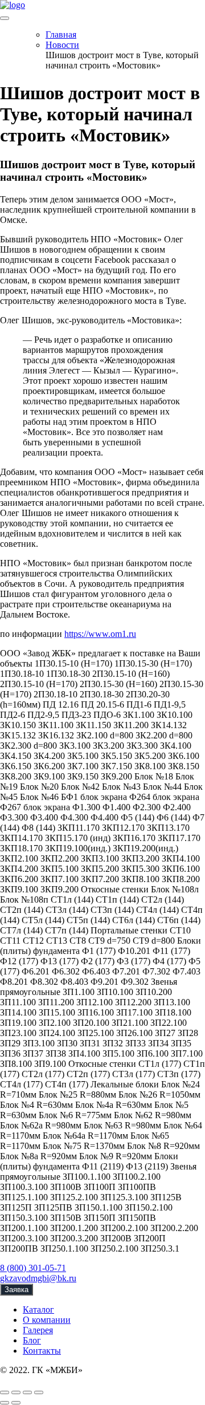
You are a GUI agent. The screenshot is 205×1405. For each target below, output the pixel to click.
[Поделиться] (15, 1392)
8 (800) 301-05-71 (33, 1268)
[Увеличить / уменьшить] (38, 1392)
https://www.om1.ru (100, 634)
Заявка (16, 1289)
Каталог (38, 1309)
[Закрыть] (4, 1392)
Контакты (42, 1350)
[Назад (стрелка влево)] (4, 1402)
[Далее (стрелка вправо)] (15, 1402)
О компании (47, 1320)
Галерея (38, 1330)
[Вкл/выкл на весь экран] (27, 1392)
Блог (32, 1340)
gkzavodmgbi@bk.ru (38, 1278)
